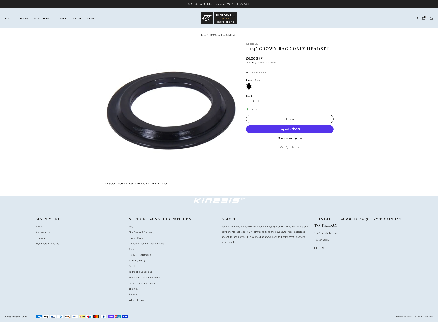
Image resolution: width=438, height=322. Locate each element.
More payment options (290, 138)
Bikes (8, 18)
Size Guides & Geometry (142, 232)
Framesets (23, 18)
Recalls (132, 266)
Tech (131, 249)
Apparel (91, 18)
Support (76, 18)
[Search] (416, 18)
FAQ (131, 226)
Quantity (250, 95)
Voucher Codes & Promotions (144, 277)
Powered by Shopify (404, 316)
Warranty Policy (137, 260)
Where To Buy (136, 300)
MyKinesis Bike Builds (47, 243)
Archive (133, 294)
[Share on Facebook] (281, 147)
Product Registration (140, 254)
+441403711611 (322, 240)
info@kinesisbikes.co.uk (327, 233)
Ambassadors (43, 232)
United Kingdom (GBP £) (16, 316)
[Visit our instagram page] (322, 248)
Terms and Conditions (140, 271)
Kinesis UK (252, 43)
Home (39, 226)
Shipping (253, 62)
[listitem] (219, 4)
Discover (60, 18)
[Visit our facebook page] (315, 248)
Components (42, 18)
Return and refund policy (142, 283)
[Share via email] (298, 147)
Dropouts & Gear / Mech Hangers (146, 243)
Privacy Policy (136, 237)
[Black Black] (249, 86)
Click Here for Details (241, 4)
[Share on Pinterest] (292, 147)
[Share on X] (287, 147)
